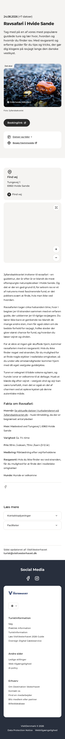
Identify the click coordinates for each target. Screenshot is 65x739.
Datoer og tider (21, 137)
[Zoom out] (56, 257)
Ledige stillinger (17, 659)
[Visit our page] (28, 578)
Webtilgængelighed (46, 730)
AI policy (13, 668)
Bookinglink (15, 122)
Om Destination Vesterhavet (24, 686)
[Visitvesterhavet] (18, 593)
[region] (32, 232)
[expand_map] (56, 207)
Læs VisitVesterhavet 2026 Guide (26, 636)
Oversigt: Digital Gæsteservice (25, 640)
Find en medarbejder (20, 695)
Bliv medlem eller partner (22, 699)
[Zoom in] (56, 249)
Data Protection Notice (20, 730)
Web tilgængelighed (19, 663)
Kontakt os (14, 691)
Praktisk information (19, 628)
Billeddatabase (16, 703)
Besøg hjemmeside (23, 143)
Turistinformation (18, 632)
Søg (10, 624)
